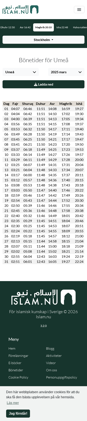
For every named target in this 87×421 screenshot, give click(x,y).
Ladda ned (45, 84)
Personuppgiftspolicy (61, 377)
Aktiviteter (54, 355)
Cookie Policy (18, 377)
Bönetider (15, 370)
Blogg (50, 348)
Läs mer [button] (13, 403)
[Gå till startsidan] (20, 9)
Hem (11, 348)
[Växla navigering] (79, 9)
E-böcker (14, 363)
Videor (51, 363)
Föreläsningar (18, 355)
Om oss (51, 370)
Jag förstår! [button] (18, 413)
